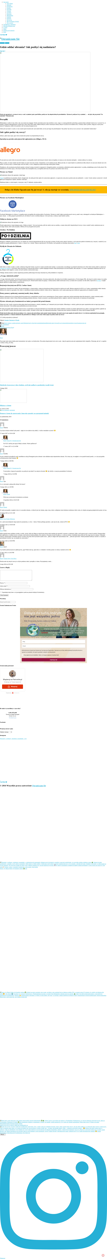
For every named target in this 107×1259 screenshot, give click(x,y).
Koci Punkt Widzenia (9, 519)
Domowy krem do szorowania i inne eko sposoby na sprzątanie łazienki (24, 413)
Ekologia (9, 14)
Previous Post (4, 327)
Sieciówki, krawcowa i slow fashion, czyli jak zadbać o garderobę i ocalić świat (27, 385)
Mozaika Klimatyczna (9, 26)
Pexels (17, 320)
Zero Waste (10, 3)
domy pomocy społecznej (11, 323)
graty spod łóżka (22, 323)
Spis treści (6, 2)
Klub (4, 32)
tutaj (75, 243)
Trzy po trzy (10, 23)
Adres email (3, 586)
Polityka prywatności (8, 30)
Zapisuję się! (53, 660)
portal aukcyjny (52, 323)
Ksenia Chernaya (9, 320)
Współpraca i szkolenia (9, 24)
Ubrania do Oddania (5, 268)
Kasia (2, 326)
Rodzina (9, 18)
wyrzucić (75, 323)
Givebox (9, 12)
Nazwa (2, 583)
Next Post (11, 327)
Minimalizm (10, 15)
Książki (9, 8)
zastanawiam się (82, 323)
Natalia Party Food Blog (10, 558)
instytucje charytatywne (32, 323)
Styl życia (9, 20)
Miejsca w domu (5, 405)
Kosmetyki (9, 6)
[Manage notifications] (103, 1255)
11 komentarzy (5, 324)
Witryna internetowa (5, 589)
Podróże (9, 17)
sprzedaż (70, 323)
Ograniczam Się (39, 786)
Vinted (2, 178)
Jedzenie (9, 5)
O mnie (5, 27)
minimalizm (42, 323)
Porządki (9, 9)
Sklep (4, 29)
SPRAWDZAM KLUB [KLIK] (83, 190)
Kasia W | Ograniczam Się (14, 440)
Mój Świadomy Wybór (13, 21)
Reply (1, 427)
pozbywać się (60, 323)
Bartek (5, 507)
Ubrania (9, 11)
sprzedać (66, 323)
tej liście (99, 280)
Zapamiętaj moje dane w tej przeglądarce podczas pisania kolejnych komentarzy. (23, 592)
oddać (46, 323)
